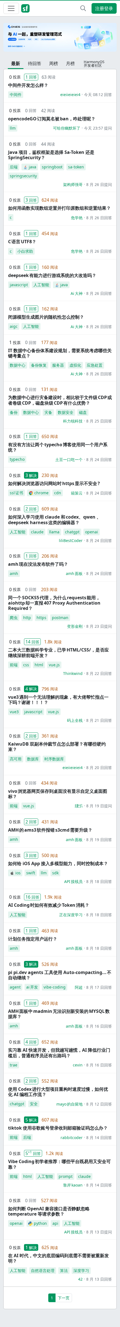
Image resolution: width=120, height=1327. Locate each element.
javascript (19, 284)
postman (60, 617)
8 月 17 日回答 (99, 987)
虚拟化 (75, 365)
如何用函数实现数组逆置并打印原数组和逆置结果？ (59, 208)
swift (30, 872)
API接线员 (73, 881)
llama (54, 531)
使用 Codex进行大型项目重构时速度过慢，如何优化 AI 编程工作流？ (58, 1091)
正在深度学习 (71, 914)
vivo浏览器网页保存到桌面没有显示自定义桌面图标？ (57, 793)
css (26, 664)
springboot (52, 167)
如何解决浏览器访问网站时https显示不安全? (54, 483)
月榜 (70, 63)
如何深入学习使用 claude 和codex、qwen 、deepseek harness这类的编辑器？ (54, 519)
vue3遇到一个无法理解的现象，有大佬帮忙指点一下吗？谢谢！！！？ (58, 699)
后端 (14, 167)
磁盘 (83, 412)
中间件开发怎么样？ (28, 85)
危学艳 (77, 217)
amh (14, 573)
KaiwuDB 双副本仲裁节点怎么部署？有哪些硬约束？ (57, 746)
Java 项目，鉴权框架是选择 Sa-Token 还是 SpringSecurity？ (51, 155)
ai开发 (32, 987)
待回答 (34, 63)
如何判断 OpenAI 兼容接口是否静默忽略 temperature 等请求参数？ (49, 1211)
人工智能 (41, 284)
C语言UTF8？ (22, 241)
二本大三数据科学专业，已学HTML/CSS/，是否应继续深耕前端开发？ (58, 652)
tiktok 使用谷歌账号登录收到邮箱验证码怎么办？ (58, 1128)
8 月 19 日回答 (99, 839)
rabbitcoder (72, 1137)
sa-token (76, 167)
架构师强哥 (73, 184)
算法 (64, 1270)
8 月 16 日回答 (99, 1026)
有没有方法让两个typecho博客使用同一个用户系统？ (57, 447)
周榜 (53, 63)
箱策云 (77, 493)
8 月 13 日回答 (99, 1279)
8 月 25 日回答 (99, 421)
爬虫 (14, 617)
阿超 (79, 987)
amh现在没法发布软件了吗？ (38, 564)
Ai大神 (77, 293)
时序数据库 (54, 759)
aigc (14, 326)
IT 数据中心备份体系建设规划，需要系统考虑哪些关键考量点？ (60, 353)
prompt (66, 1176)
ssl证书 (16, 492)
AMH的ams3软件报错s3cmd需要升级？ (50, 830)
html (39, 664)
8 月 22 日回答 (99, 673)
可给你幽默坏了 (66, 128)
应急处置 (94, 365)
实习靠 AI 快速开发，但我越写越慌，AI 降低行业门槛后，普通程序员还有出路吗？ (59, 1052)
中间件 (15, 94)
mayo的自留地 (69, 1104)
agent (15, 987)
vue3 (14, 711)
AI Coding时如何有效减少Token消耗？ (48, 905)
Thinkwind (73, 673)
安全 (34, 1103)
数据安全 (65, 412)
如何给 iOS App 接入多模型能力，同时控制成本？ (58, 863)
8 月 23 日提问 (99, 626)
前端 (14, 664)
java (32, 167)
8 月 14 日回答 (99, 1137)
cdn (57, 492)
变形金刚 (75, 626)
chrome (41, 492)
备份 (14, 412)
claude (37, 531)
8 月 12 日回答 (99, 1104)
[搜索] (83, 8)
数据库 (33, 759)
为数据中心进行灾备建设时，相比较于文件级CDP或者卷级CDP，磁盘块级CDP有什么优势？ (60, 400)
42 (80, 1279)
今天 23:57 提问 (98, 128)
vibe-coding (55, 987)
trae (13, 1065)
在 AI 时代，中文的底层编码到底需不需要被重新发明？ (58, 1258)
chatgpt (72, 531)
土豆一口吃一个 (69, 459)
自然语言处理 (42, 1270)
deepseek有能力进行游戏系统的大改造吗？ (52, 275)
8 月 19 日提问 (99, 805)
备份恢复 (39, 365)
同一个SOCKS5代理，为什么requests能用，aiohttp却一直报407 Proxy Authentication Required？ (54, 603)
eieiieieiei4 (70, 94)
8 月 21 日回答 (99, 720)
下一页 (63, 1297)
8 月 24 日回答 (99, 459)
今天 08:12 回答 (98, 94)
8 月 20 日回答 (99, 767)
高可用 (15, 759)
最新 (15, 63)
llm (13, 128)
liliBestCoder (71, 540)
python (40, 1223)
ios (18, 872)
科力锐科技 (73, 421)
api (55, 1223)
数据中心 (17, 365)
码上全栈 (75, 720)
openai (91, 531)
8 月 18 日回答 (99, 881)
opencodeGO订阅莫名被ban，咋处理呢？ (51, 119)
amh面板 (74, 573)
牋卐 (79, 805)
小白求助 (25, 251)
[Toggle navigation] (11, 8)
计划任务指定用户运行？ (32, 939)
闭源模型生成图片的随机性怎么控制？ (46, 317)
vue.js (54, 664)
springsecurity (23, 175)
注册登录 (104, 8)
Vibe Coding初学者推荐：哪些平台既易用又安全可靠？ (59, 1164)
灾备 (48, 412)
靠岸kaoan (73, 1185)
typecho (17, 459)
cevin (78, 1065)
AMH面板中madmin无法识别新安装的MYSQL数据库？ (59, 1014)
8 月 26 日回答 (99, 217)
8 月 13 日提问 (99, 1232)
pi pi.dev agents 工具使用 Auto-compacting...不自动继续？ (59, 975)
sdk (55, 872)
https (41, 617)
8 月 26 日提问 (99, 184)
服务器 (58, 365)
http (27, 617)
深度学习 (81, 1270)
